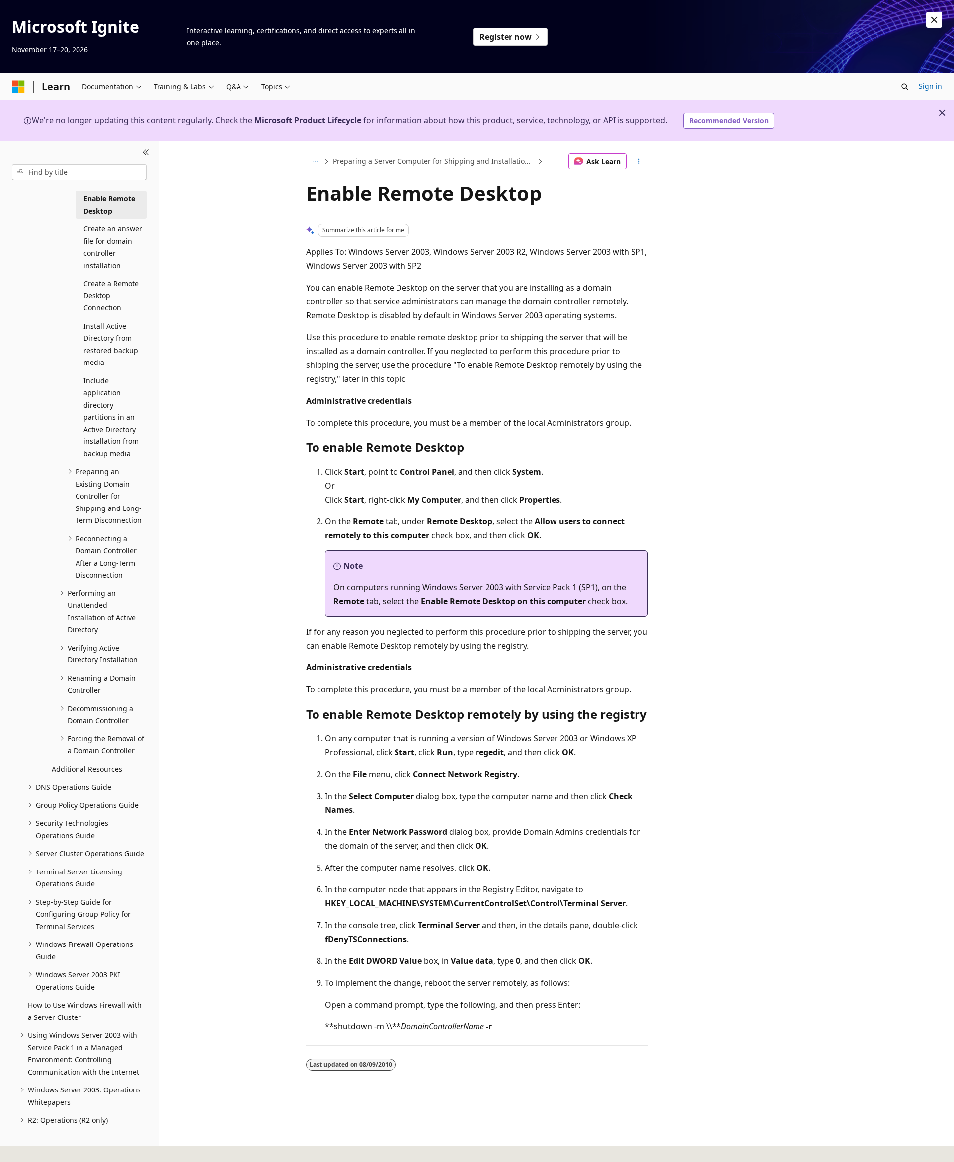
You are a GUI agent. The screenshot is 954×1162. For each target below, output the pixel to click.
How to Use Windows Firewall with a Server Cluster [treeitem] (85, 1011)
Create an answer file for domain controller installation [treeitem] (112, 247)
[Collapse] (146, 153)
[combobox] (79, 172)
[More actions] (639, 161)
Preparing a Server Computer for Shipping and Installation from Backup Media (434, 161)
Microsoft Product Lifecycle (307, 120)
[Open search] (905, 87)
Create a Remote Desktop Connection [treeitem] (111, 295)
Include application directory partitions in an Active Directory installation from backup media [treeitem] (111, 417)
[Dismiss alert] (934, 20)
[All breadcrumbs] (314, 161)
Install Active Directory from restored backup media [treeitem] (110, 344)
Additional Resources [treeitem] (87, 769)
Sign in (930, 86)
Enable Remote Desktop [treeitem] (109, 205)
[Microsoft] (18, 86)
